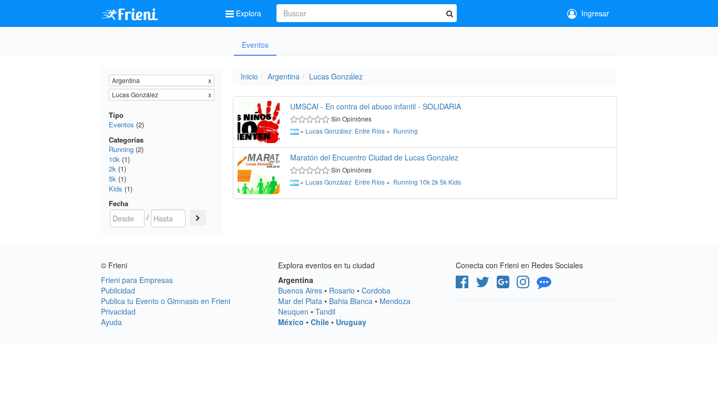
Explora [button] (248, 13)
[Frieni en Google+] (503, 284)
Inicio (249, 76)
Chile (320, 322)
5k (112, 179)
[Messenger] (544, 284)
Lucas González (336, 76)
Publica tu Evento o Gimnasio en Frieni (165, 301)
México (291, 322)
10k (114, 159)
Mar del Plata (300, 301)
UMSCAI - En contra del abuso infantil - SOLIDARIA (375, 106)
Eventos (255, 44)
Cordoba (376, 290)
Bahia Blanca (351, 301)
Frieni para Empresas (137, 280)
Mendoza (395, 301)
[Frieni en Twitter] (482, 284)
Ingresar (593, 13)
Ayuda (111, 322)
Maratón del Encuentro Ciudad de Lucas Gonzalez (374, 157)
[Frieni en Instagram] (523, 284)
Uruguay (351, 322)
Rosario (342, 290)
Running (121, 149)
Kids (115, 189)
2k (112, 169)
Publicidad (118, 290)
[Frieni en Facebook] (462, 284)
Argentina (284, 76)
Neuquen (293, 311)
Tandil (325, 311)
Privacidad (118, 311)
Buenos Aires (300, 290)
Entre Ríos (370, 130)
